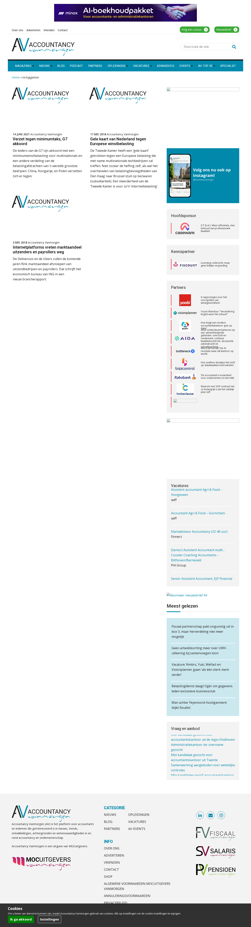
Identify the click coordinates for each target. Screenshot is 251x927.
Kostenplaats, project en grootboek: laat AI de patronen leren (214, 401)
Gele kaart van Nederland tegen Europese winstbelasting (118, 141)
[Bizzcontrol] (185, 351)
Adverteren (114, 855)
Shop (108, 876)
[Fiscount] (185, 264)
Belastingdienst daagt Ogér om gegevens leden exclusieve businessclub (202, 688)
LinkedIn (200, 815)
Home (16, 77)
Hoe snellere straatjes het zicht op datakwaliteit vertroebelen (218, 351)
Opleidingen (138, 814)
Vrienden (112, 862)
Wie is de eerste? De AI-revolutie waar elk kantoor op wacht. (217, 338)
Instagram (221, 815)
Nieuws (110, 814)
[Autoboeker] (185, 402)
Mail (211, 815)
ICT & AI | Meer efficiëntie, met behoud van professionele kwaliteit (218, 228)
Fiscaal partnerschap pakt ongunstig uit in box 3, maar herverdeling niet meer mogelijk (203, 631)
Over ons (111, 848)
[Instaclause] (185, 377)
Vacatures (137, 822)
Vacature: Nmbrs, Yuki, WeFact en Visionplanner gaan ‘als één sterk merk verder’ (200, 669)
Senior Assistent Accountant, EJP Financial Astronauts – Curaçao (201, 567)
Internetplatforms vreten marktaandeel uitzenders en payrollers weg (47, 249)
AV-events (136, 829)
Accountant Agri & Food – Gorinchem (198, 499)
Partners (112, 829)
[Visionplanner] (185, 300)
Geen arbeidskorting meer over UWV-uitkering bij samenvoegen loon (199, 650)
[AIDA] (185, 325)
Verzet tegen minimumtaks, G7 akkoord (40, 141)
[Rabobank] (185, 364)
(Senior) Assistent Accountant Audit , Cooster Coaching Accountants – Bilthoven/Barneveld (197, 540)
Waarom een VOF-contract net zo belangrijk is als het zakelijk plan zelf (217, 376)
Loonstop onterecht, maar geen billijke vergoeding (215, 264)
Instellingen (49, 919)
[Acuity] (185, 313)
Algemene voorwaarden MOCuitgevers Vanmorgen (137, 886)
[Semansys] (185, 389)
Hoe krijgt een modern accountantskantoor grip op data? (216, 312)
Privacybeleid (115, 903)
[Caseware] (185, 228)
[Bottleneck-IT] (185, 338)
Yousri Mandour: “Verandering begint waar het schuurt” (217, 300)
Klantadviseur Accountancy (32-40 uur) (199, 517)
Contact (111, 869)
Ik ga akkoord (21, 919)
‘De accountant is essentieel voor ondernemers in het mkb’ (218, 364)
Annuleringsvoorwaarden (127, 896)
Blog (108, 822)
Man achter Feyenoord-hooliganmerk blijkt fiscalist (199, 705)
